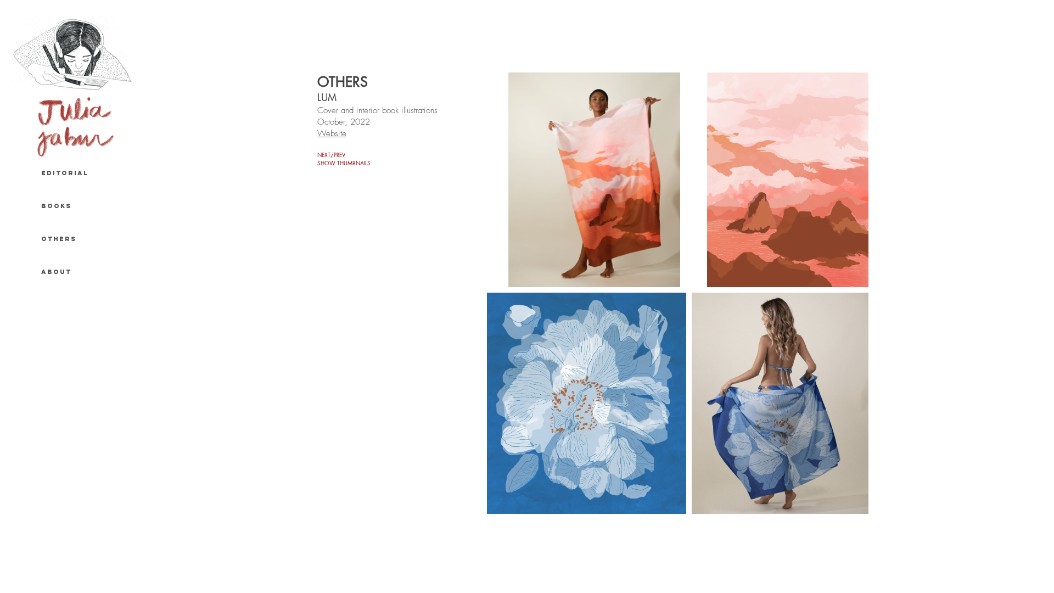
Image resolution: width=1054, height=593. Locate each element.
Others (58, 239)
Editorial (64, 173)
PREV (339, 154)
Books (56, 206)
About (56, 272)
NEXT (323, 154)
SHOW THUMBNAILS (344, 163)
